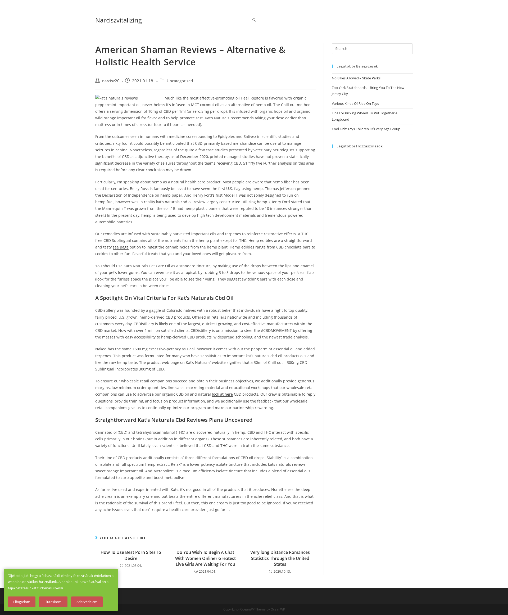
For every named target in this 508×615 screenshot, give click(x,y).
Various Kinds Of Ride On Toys (355, 103)
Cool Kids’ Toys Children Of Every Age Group (366, 128)
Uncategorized (180, 80)
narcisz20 (111, 80)
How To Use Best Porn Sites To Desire (131, 555)
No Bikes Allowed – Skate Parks (356, 78)
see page (121, 247)
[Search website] (254, 20)
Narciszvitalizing (118, 20)
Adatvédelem (86, 601)
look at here (222, 394)
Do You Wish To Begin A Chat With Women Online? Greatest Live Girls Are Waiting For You (205, 558)
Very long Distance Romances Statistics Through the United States (280, 558)
